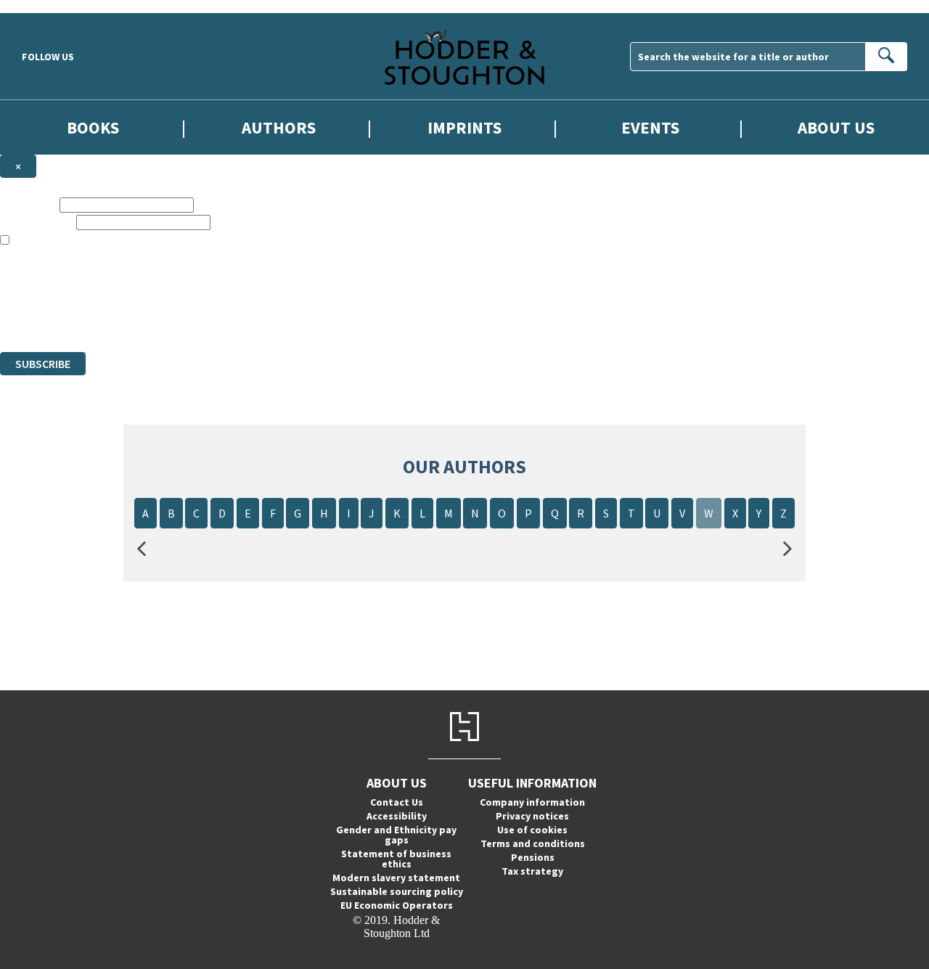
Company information (532, 802)
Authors (279, 127)
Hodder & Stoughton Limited (166, 293)
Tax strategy (532, 871)
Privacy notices (532, 815)
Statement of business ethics (396, 858)
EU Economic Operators (396, 905)
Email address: (36, 222)
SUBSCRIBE (42, 363)
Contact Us (396, 802)
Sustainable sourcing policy (396, 891)
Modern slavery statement (396, 877)
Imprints (464, 127)
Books (93, 127)
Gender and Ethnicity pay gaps (396, 834)
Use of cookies (532, 829)
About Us (836, 127)
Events (650, 127)
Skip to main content (47, 6)
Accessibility (397, 815)
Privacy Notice (286, 319)
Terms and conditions (532, 843)
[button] (141, 549)
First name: (28, 204)
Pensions (532, 857)
